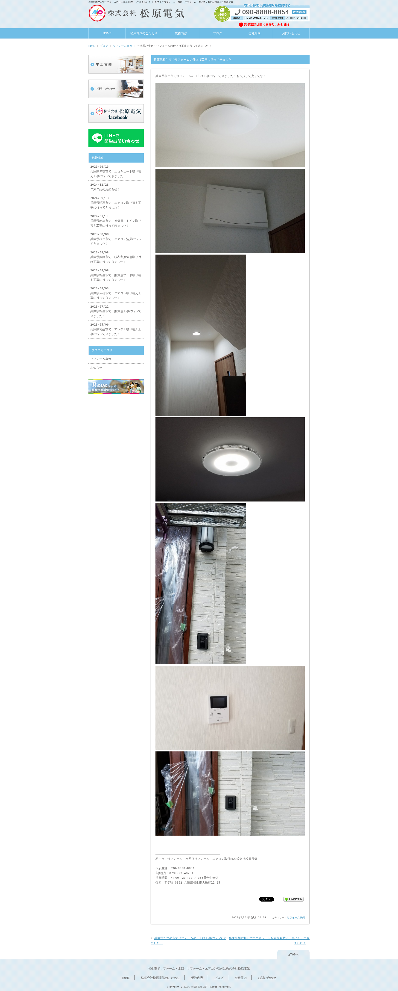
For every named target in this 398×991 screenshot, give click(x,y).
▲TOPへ (293, 954)
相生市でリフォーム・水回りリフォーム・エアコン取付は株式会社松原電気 (199, 968)
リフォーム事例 (122, 45)
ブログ (217, 33)
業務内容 (181, 33)
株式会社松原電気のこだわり (160, 977)
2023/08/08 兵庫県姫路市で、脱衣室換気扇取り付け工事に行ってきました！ (115, 257)
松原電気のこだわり (143, 33)
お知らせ (96, 367)
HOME (107, 33)
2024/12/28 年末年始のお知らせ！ (105, 187)
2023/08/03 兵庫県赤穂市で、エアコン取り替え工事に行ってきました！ (115, 293)
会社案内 (254, 33)
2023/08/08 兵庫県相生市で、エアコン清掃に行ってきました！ (115, 238)
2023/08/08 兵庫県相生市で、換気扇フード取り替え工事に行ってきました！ (115, 275)
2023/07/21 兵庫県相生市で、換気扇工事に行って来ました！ (115, 311)
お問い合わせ (291, 33)
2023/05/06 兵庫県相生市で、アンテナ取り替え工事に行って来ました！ (115, 329)
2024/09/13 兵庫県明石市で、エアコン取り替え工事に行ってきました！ (115, 202)
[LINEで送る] (293, 899)
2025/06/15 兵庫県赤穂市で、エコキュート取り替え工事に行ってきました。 (115, 171)
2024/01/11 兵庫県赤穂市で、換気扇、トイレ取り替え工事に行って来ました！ (115, 220)
